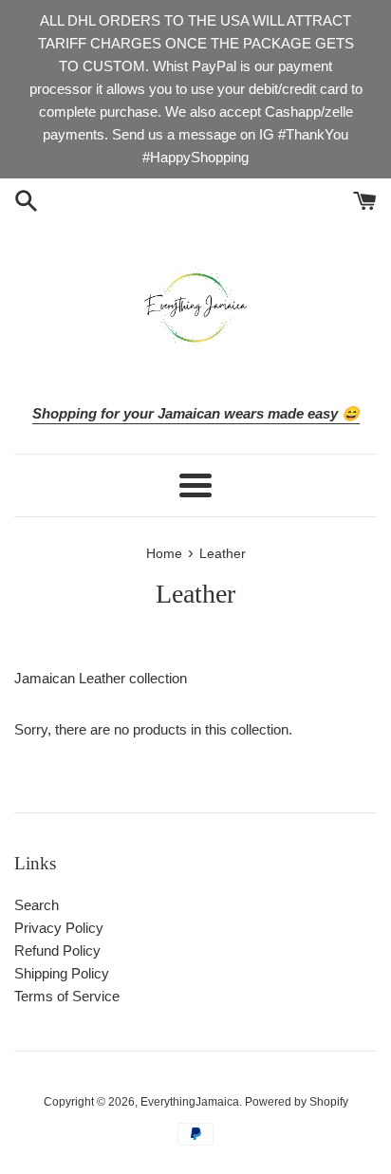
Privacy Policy (58, 928)
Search (36, 905)
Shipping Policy (61, 973)
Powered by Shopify (296, 1102)
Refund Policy (57, 950)
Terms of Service (67, 996)
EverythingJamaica (189, 1102)
